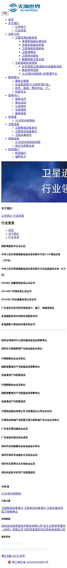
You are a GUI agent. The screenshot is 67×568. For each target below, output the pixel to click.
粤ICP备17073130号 (13, 555)
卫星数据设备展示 (26, 127)
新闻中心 (13, 95)
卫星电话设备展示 (26, 131)
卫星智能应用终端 (33, 48)
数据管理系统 (30, 70)
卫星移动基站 (30, 55)
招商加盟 (13, 138)
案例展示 (13, 77)
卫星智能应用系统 (26, 62)
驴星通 (12, 116)
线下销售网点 (9, 511)
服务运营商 (22, 80)
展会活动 (20, 102)
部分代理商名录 (24, 145)
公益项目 (20, 106)
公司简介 (20, 26)
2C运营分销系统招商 (27, 142)
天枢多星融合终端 (33, 44)
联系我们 (13, 149)
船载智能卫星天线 (33, 59)
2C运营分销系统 (25, 120)
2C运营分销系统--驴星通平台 (39, 73)
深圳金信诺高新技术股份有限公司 (22, 525)
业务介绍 (13, 34)
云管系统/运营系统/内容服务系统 (42, 66)
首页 (11, 19)
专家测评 (20, 109)
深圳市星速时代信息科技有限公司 (44, 529)
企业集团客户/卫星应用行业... (33, 84)
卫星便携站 (29, 52)
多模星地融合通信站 (34, 41)
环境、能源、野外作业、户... (32, 88)
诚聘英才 (20, 156)
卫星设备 (13, 124)
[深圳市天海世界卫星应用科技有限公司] (24, 12)
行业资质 (20, 30)
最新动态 (20, 98)
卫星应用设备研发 (26, 37)
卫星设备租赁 (23, 135)
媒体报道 (20, 113)
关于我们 (13, 23)
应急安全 (20, 91)
